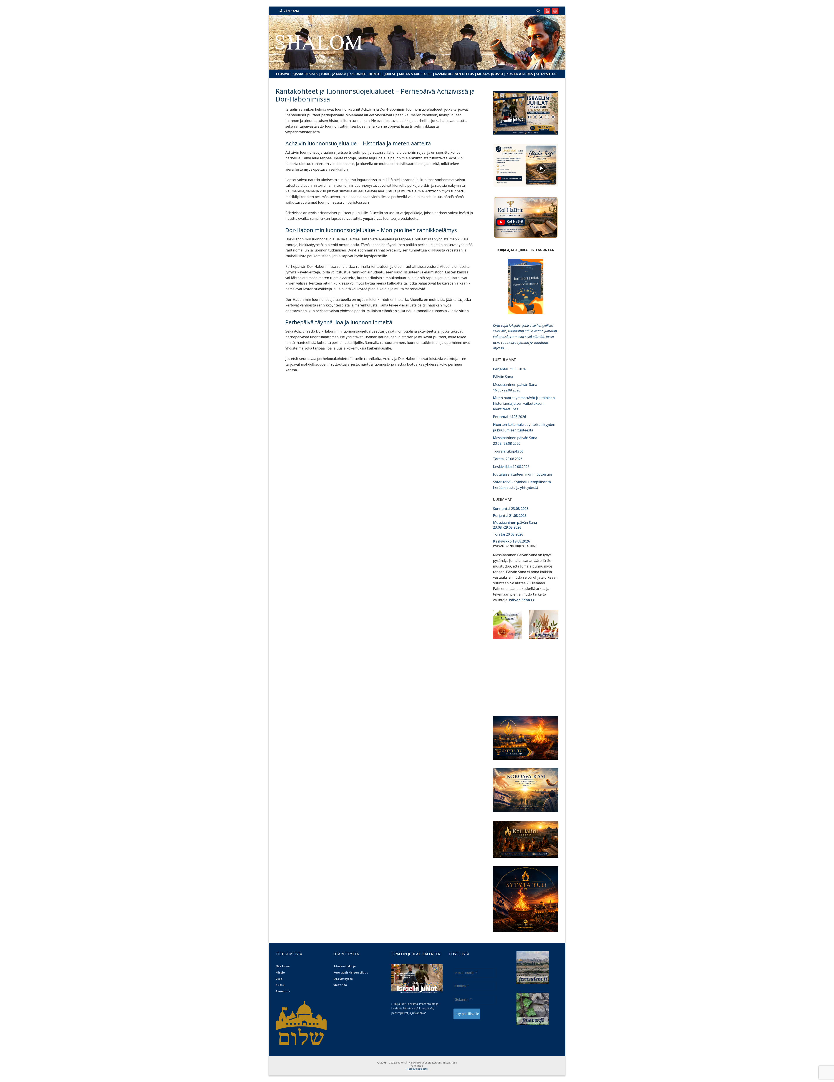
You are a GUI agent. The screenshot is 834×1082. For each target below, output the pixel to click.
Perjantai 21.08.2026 (509, 369)
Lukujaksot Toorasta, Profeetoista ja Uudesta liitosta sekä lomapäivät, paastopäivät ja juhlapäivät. (414, 1008)
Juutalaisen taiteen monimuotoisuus (523, 474)
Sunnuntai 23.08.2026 (510, 508)
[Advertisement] (526, 675)
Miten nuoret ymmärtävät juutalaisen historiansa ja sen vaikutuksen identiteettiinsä (524, 403)
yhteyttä (346, 979)
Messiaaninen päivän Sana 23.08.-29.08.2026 (515, 525)
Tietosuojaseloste (417, 1068)
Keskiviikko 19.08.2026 (511, 466)
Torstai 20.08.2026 (508, 458)
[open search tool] (538, 11)
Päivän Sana (289, 11)
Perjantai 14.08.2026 (509, 416)
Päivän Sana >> (522, 600)
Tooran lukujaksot (508, 451)
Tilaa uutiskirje (344, 966)
